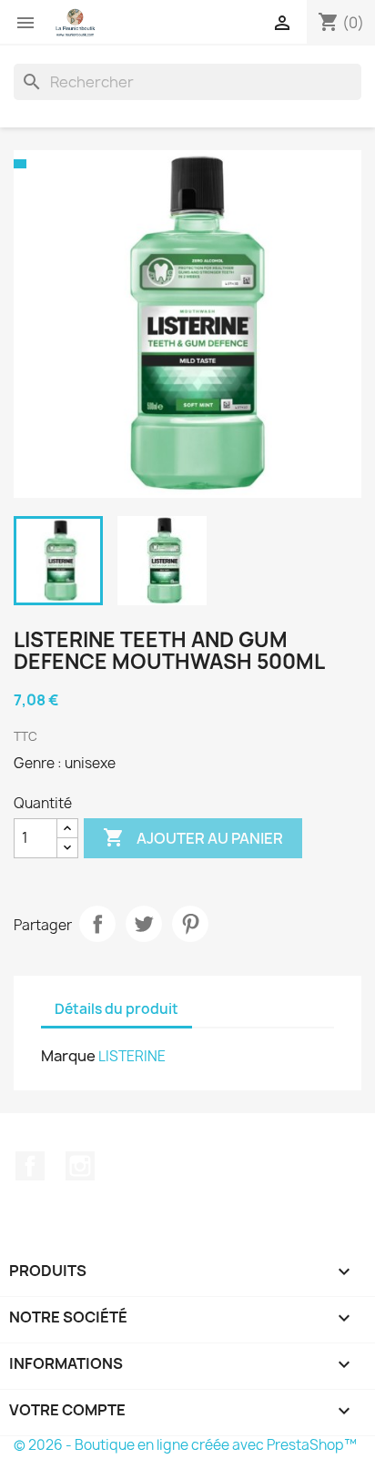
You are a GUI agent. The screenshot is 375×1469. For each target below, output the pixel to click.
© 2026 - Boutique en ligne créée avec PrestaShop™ (185, 1444)
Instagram (80, 1165)
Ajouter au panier (193, 837)
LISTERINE (132, 1056)
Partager (97, 924)
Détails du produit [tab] (116, 1008)
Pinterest (190, 924)
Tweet (144, 924)
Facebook (30, 1165)
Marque (68, 1056)
